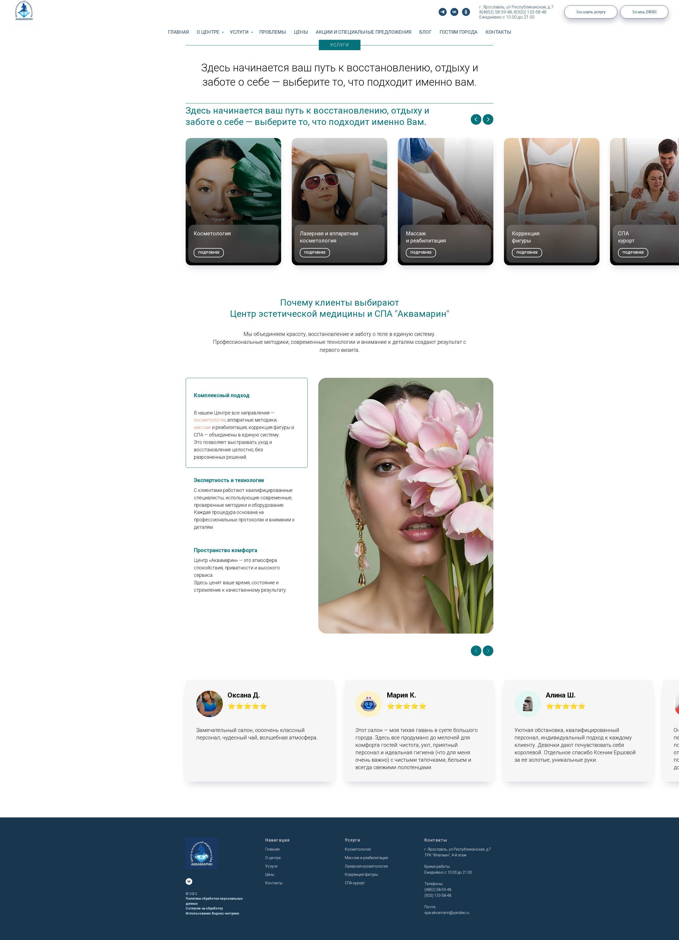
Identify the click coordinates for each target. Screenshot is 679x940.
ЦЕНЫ (301, 32)
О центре (273, 858)
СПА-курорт (355, 883)
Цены (269, 874)
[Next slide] (488, 651)
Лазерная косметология (366, 866)
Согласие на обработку (204, 908)
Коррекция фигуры (361, 874)
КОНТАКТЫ (498, 32)
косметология (209, 420)
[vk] (454, 12)
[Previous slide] (476, 651)
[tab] (246, 422)
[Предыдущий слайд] (476, 119)
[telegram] (443, 12)
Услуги (271, 866)
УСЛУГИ (240, 32)
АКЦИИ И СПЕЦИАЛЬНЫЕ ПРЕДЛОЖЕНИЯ (363, 32)
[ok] (466, 12)
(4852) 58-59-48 (437, 889)
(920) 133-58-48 (437, 895)
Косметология (358, 849)
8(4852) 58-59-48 (495, 12)
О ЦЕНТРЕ (208, 32)
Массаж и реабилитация (366, 858)
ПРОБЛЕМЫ (272, 32)
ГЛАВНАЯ (178, 32)
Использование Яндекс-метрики (212, 913)
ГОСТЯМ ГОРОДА (458, 32)
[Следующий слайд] (488, 119)
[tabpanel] (405, 506)
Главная (272, 849)
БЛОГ (425, 32)
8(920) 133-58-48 (530, 12)
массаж (202, 427)
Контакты (273, 883)
